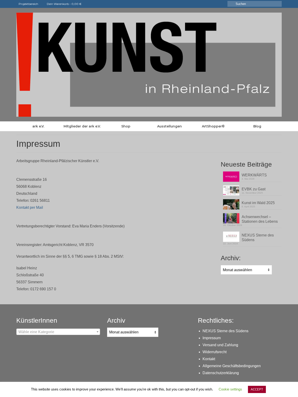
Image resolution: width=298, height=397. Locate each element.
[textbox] (58, 332)
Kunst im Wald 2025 (258, 203)
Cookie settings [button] (230, 389)
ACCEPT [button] (257, 389)
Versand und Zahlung (220, 345)
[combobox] (58, 332)
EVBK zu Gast (253, 189)
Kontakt (209, 359)
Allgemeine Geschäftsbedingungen (232, 366)
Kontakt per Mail (29, 207)
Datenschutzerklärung (221, 373)
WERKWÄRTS (254, 175)
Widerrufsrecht (215, 352)
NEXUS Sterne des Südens (258, 237)
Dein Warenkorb (63, 4)
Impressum (212, 338)
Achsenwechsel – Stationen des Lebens (260, 219)
